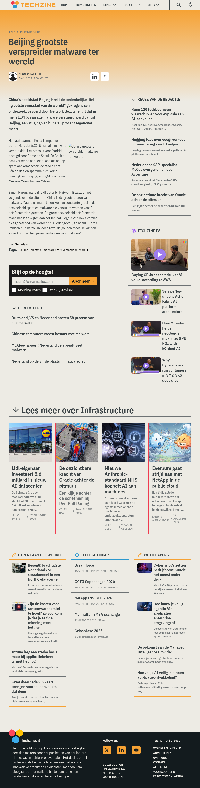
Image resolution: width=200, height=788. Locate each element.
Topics (107, 5)
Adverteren (162, 753)
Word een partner (167, 748)
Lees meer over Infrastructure (77, 410)
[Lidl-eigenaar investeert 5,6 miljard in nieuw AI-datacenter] (30, 442)
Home (65, 5)
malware (48, 250)
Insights (130, 5)
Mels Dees (108, 526)
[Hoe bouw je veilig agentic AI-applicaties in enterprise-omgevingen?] (145, 620)
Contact (159, 762)
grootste (35, 250)
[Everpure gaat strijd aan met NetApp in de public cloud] (170, 442)
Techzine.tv (149, 230)
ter (58, 250)
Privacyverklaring (168, 776)
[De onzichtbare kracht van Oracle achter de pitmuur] (77, 442)
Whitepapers (156, 555)
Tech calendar (95, 555)
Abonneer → (83, 281)
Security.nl (21, 244)
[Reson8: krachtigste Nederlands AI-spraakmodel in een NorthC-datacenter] (19, 579)
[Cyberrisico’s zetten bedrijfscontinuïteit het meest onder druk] (145, 579)
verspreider (70, 250)
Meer (151, 5)
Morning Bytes (29, 289)
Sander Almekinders (161, 518)
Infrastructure (30, 32)
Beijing (23, 250)
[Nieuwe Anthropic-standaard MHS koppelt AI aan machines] (123, 442)
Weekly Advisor (61, 289)
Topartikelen (85, 5)
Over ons (160, 757)
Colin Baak (63, 511)
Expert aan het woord (39, 555)
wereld (83, 250)
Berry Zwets (16, 516)
